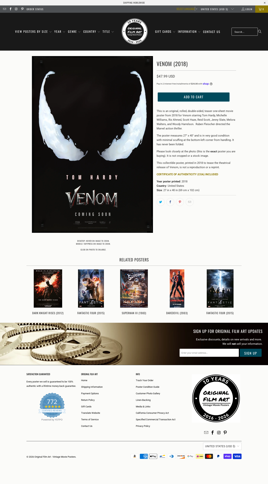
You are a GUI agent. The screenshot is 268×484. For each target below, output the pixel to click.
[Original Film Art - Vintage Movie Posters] (135, 32)
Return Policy (88, 400)
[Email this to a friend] (190, 202)
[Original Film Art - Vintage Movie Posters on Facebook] (10, 9)
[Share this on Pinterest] (180, 202)
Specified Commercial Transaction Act (155, 419)
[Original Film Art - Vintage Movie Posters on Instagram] (16, 9)
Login (249, 9)
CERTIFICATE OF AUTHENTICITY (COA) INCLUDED (187, 174)
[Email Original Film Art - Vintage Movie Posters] (4, 9)
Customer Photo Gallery (148, 393)
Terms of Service (90, 419)
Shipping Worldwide (134, 2)
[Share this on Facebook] (170, 202)
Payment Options (90, 393)
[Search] (259, 32)
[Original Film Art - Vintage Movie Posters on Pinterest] (22, 9)
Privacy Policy (143, 426)
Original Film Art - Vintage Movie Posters (55, 456)
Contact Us (86, 426)
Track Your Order (144, 380)
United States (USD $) (215, 9)
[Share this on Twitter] (161, 202)
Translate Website (90, 413)
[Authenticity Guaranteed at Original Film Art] (26, 423)
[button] (33, 31)
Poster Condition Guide (147, 387)
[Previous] (31, 292)
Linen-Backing (143, 400)
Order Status (35, 9)
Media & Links (143, 406)
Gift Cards (86, 406)
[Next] (236, 292)
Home (84, 380)
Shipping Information (92, 387)
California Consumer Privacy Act (152, 413)
